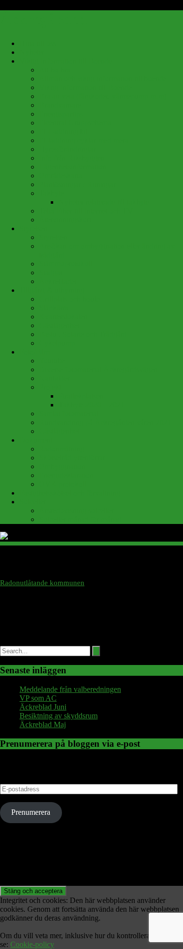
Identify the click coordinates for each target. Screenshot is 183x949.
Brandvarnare (60, 105)
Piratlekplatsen (81, 396)
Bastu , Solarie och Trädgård (83, 334)
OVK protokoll (62, 484)
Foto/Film (35, 352)
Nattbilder (54, 378)
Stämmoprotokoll (65, 264)
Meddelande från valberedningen (70, 689)
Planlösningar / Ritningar (77, 184)
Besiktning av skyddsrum (59, 716)
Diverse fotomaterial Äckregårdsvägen (98, 369)
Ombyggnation (62, 466)
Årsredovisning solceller (76, 510)
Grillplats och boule (69, 299)
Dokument (36, 440)
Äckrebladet (58, 281)
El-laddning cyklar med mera (83, 140)
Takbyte (51, 193)
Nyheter (32, 52)
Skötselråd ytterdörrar (72, 457)
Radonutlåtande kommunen (42, 582)
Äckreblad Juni (43, 707)
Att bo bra (54, 70)
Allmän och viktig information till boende (102, 78)
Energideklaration (66, 475)
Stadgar (50, 272)
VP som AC (38, 698)
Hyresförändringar (67, 149)
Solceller (33, 502)
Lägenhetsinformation (72, 167)
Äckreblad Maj (43, 724)
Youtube (52, 360)
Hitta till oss (38, 43)
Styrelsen (34, 228)
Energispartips (61, 114)
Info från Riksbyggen (72, 158)
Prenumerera (30, 812)
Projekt (50, 387)
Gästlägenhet (59, 325)
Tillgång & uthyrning (52, 290)
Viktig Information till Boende (66, 61)
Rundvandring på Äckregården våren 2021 (105, 422)
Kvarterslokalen (63, 316)
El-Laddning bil (63, 131)
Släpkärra (53, 308)
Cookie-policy (32, 944)
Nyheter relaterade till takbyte (104, 202)
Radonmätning (61, 449)
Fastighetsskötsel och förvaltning (70, 493)
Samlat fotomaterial (69, 413)
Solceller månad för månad (80, 519)
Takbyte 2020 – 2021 (91, 405)
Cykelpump (57, 343)
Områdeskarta (60, 175)
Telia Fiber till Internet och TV (86, 211)
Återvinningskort (65, 219)
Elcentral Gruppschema (75, 123)
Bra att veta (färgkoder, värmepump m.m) (102, 96)
